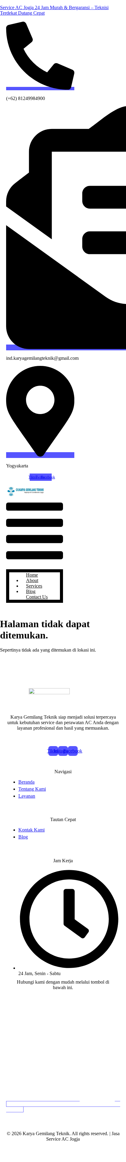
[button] (34, 532)
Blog (30, 591)
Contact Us (37, 596)
